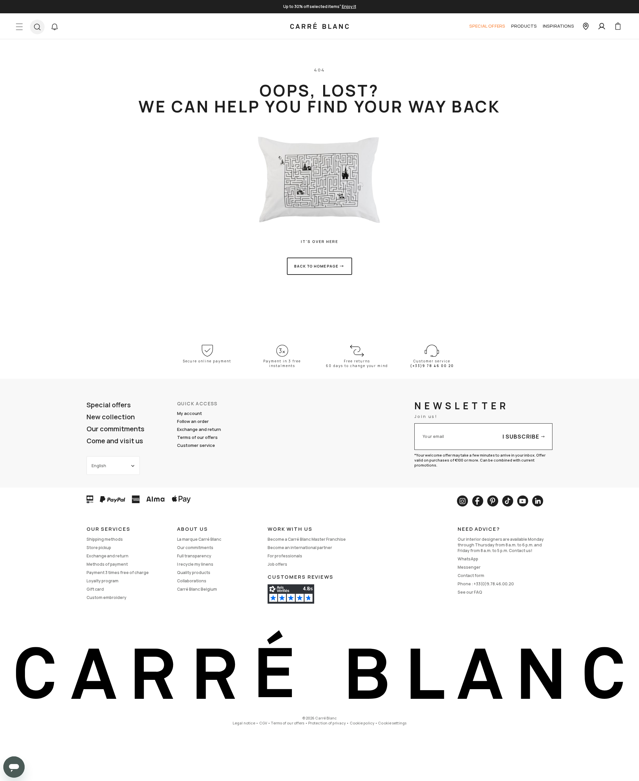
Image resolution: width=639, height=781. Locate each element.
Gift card (95, 589)
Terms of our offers (197, 437)
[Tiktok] (507, 500)
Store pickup (99, 547)
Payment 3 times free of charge (118, 572)
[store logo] (319, 26)
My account (189, 413)
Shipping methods (105, 539)
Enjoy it (349, 6)
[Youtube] (522, 500)
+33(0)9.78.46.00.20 (494, 584)
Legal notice (244, 722)
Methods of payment (107, 564)
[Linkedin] (537, 500)
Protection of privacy (327, 722)
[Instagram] (462, 500)
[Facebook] (477, 500)
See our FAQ (470, 592)
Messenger (469, 567)
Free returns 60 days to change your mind (357, 363)
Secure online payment (207, 361)
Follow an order (193, 421)
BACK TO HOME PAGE (316, 266)
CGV (263, 722)
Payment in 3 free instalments (282, 363)
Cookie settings (392, 722)
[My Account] (601, 26)
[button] (55, 27)
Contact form (471, 575)
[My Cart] (617, 26)
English (99, 466)
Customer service (196, 445)
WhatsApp (468, 559)
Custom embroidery (106, 597)
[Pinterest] (492, 500)
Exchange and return (199, 429)
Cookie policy (362, 722)
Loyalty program (102, 581)
